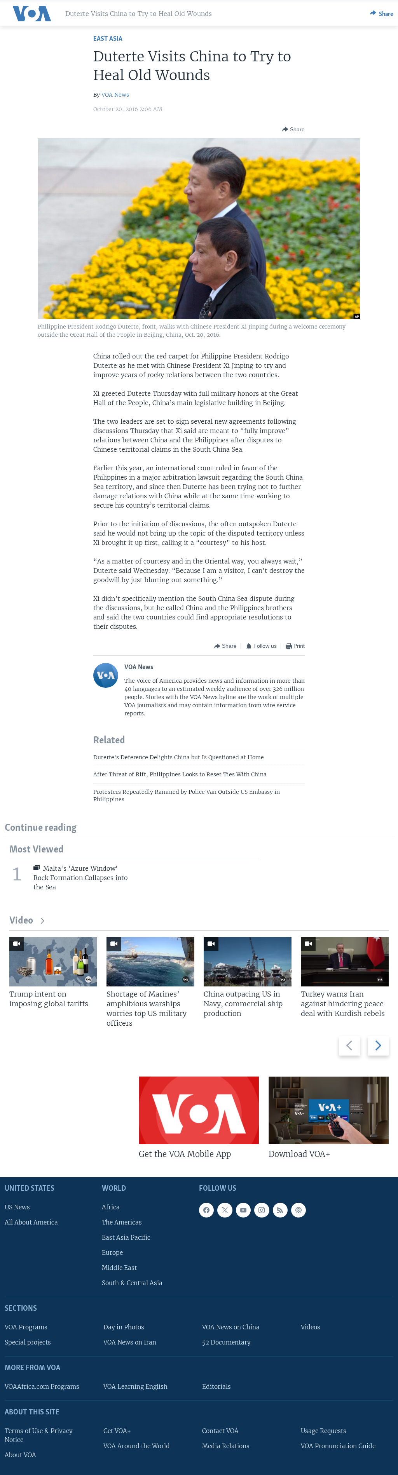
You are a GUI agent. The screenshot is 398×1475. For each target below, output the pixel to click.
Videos (310, 1327)
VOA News (115, 94)
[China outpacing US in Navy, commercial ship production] (248, 961)
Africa (111, 1207)
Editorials (216, 1386)
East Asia (107, 39)
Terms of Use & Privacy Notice (39, 1435)
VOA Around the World (136, 1445)
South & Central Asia (132, 1283)
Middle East (119, 1267)
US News (17, 1207)
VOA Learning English (135, 1386)
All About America (31, 1222)
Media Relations (226, 1445)
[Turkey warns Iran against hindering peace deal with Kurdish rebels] (345, 961)
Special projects (28, 1342)
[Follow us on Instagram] (261, 1209)
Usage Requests (323, 1430)
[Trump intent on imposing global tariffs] (53, 961)
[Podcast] (298, 1209)
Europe (112, 1252)
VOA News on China (231, 1327)
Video (21, 921)
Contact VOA (220, 1430)
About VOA (20, 1454)
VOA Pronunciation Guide (338, 1445)
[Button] (381, 13)
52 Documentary (226, 1342)
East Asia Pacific (126, 1237)
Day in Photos (123, 1327)
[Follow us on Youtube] (243, 1209)
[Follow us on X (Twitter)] (224, 1209)
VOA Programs (26, 1327)
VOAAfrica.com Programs (42, 1386)
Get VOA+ (117, 1430)
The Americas (122, 1222)
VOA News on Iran (129, 1342)
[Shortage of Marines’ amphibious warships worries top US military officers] (150, 961)
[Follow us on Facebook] (206, 1209)
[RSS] (280, 1209)
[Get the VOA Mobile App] (199, 1110)
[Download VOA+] (329, 1110)
